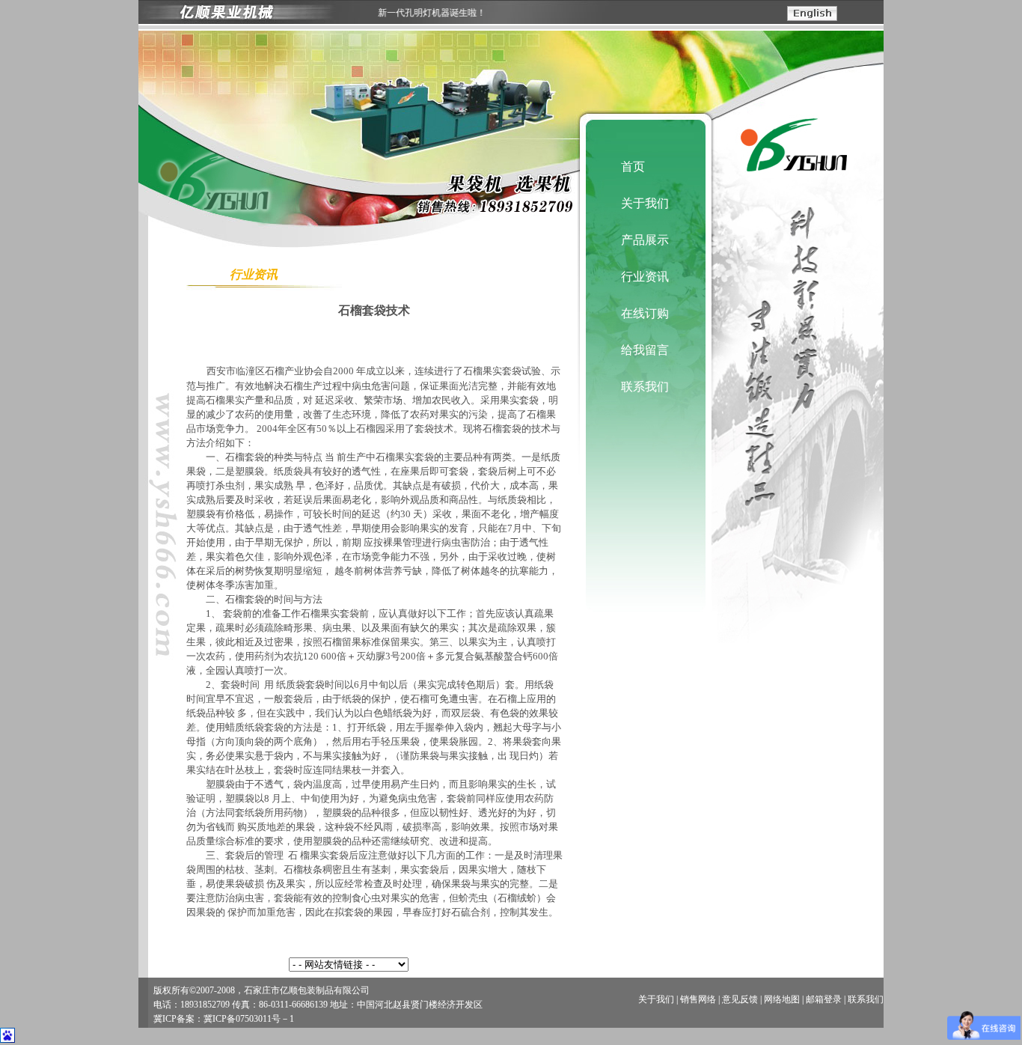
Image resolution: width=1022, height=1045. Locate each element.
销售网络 (698, 999)
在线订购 (645, 313)
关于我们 (645, 203)
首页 (633, 166)
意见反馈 (740, 999)
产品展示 (645, 240)
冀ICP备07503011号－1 (249, 1019)
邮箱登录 (824, 999)
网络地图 (782, 999)
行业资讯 (645, 276)
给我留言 (645, 350)
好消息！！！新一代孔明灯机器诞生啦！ (394, 12)
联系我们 (645, 386)
